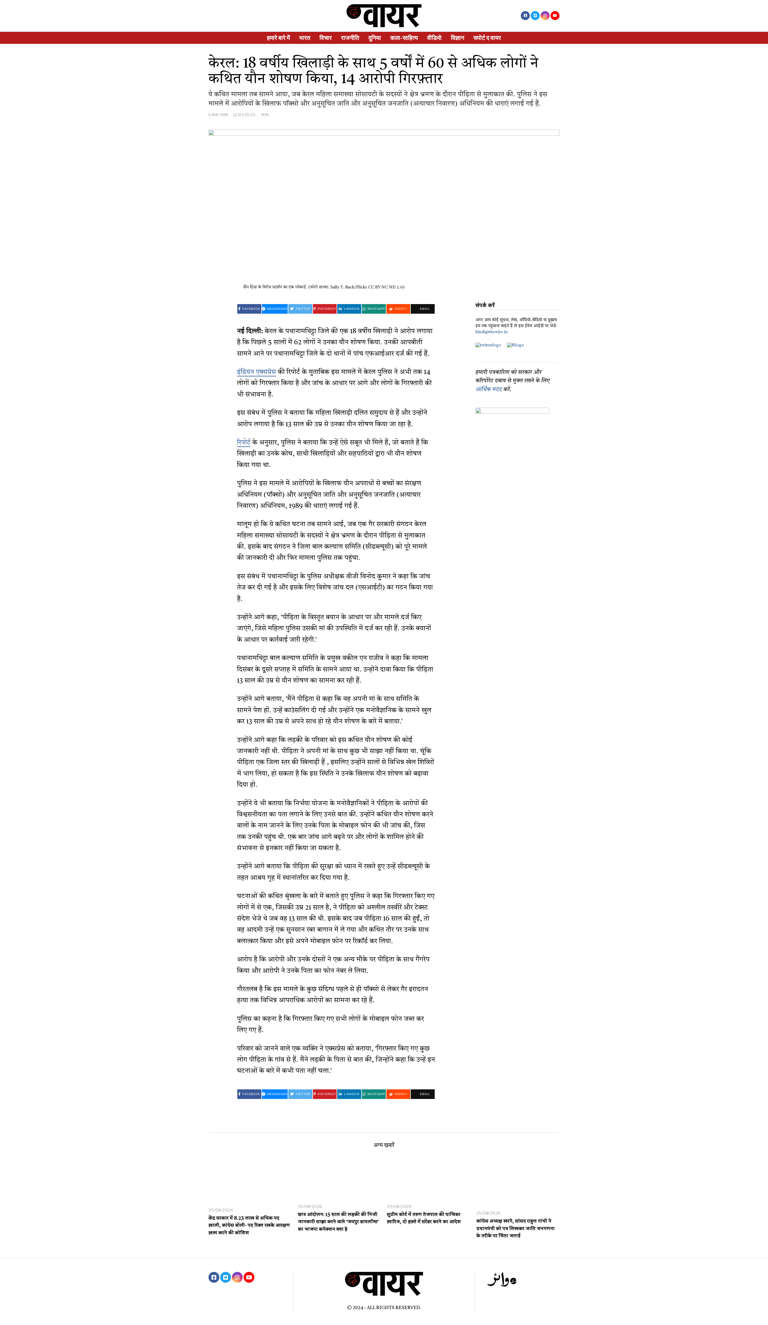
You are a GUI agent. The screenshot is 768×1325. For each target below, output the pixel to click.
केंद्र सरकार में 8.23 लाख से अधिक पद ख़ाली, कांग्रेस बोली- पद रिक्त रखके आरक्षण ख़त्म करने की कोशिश (249, 1226)
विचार (326, 37)
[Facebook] (525, 15)
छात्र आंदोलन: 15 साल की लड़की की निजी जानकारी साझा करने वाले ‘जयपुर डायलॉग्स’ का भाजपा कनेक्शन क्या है (338, 1222)
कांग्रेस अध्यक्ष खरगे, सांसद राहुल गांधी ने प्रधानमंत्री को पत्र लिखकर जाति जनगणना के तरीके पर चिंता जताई (515, 1229)
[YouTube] (555, 15)
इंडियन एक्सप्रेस (256, 372)
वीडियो (434, 37)
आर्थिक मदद (489, 390)
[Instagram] (545, 15)
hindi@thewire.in (492, 332)
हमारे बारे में (278, 37)
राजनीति (350, 37)
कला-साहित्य (404, 37)
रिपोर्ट (243, 442)
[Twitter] (535, 15)
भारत (304, 37)
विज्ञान (457, 37)
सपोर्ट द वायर (487, 37)
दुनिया (374, 37)
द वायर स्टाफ (218, 114)
